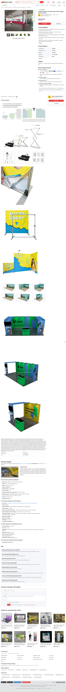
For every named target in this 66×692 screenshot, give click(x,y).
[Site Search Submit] (42, 2)
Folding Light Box (22, 503)
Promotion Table (11, 669)
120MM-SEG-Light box (36, 655)
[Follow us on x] (58, 682)
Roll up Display (18, 669)
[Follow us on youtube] (61, 682)
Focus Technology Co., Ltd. (26, 688)
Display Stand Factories (16, 674)
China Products (17, 685)
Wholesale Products (33, 685)
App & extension (52, 5)
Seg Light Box (10, 503)
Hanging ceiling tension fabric (37, 659)
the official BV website (25, 463)
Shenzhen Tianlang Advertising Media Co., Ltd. (46, 14)
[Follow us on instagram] (59, 682)
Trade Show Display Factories (37, 674)
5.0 (53, 97)
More (2, 679)
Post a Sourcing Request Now (29, 604)
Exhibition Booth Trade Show (27, 677)
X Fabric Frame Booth (20, 655)
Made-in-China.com (28, 686)
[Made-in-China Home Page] (6, 2)
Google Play (9, 682)
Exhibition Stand (16, 503)
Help (47, 5)
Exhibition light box (4, 655)
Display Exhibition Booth (59, 674)
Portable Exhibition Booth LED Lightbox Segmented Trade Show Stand (45, 626)
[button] (53, 2)
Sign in (64, 2)
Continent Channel (45, 685)
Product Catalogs (15, 653)
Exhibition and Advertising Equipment (19, 7)
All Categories (4, 5)
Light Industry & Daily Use (8, 7)
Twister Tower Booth (36, 657)
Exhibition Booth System (6, 677)
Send (9, 604)
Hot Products (12, 685)
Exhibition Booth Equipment (48, 674)
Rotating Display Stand (33, 669)
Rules (64, 5)
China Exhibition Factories (6, 674)
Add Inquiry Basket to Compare (19, 38)
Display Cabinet (25, 669)
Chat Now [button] (59, 23)
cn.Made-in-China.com (43, 686)
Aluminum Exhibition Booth (16, 677)
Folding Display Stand (42, 669)
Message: (5, 596)
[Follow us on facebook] (56, 682)
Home (2, 7)
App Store (4, 682)
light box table (51, 657)
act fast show (19, 657)
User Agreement (38, 688)
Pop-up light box (3, 659)
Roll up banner (27, 503)
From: (6, 590)
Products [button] (17, 2)
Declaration (43, 688)
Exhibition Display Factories (26, 674)
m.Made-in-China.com (35, 686)
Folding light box (3, 657)
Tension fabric (51, 659)
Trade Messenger (17, 682)
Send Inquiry (44, 23)
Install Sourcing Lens (26, 682)
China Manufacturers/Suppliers (24, 685)
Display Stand (28, 7)
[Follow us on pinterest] (62, 682)
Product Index (51, 685)
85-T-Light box (51, 655)
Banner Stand (4, 669)
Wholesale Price (39, 685)
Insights (55, 685)
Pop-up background (33, 503)
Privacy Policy (49, 688)
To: (6, 593)
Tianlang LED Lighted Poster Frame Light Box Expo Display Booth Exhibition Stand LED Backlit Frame (6, 644)
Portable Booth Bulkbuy (38, 677)
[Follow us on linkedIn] (64, 682)
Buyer (42, 5)
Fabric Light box (19, 659)
